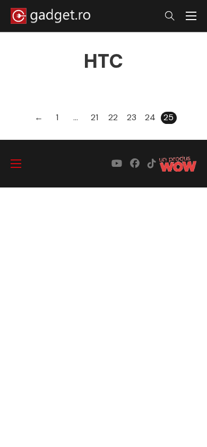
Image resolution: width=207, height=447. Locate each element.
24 (150, 117)
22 (113, 117)
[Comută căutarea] (170, 15)
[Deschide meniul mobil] (191, 16)
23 (131, 117)
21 (94, 117)
